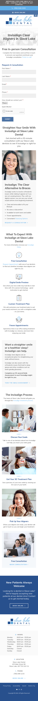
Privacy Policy (7, 686)
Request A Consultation (15, 222)
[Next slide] (35, 2)
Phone (5, 92)
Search (24, 686)
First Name (6, 68)
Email (4, 84)
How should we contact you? (12, 100)
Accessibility (16, 686)
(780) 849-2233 (19, 674)
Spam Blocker (6, 107)
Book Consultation (18, 564)
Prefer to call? (27, 57)
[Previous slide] (2, 2)
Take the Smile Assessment (16, 383)
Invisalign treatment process (23, 400)
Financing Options (21, 219)
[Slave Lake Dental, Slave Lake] (19, 622)
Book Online (20, 12)
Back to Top (31, 686)
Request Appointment (10, 264)
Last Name (6, 76)
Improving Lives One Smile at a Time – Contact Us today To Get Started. (19, 3)
